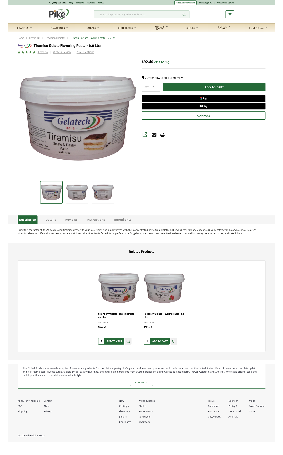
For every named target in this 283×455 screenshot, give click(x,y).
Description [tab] (27, 220)
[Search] (186, 14)
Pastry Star (214, 411)
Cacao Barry (214, 416)
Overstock (144, 421)
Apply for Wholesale (185, 2)
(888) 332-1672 (59, 2)
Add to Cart (214, 87)
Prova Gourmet (257, 406)
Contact (91, 2)
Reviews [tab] (71, 220)
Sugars (91, 27)
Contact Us (141, 382)
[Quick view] (128, 341)
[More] (31, 28)
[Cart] (230, 14)
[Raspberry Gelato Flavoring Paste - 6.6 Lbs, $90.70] (164, 288)
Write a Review (62, 52)
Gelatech (233, 400)
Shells (191, 27)
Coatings (22, 27)
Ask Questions (85, 52)
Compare (203, 115)
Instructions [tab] (96, 220)
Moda (252, 400)
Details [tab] (50, 220)
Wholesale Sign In (225, 2)
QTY (147, 87)
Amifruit (233, 416)
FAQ (71, 2)
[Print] (162, 134)
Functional (256, 27)
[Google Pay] (203, 98)
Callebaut (213, 406)
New (121, 400)
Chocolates (125, 27)
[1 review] (27, 52)
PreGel (211, 400)
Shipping (80, 2)
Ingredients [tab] (122, 220)
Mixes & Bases (147, 400)
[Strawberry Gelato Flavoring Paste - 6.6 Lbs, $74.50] (118, 288)
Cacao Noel (234, 411)
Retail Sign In (205, 2)
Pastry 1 (232, 406)
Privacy (48, 411)
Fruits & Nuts (146, 411)
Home (21, 37)
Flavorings (58, 27)
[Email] (154, 134)
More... (253, 411)
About (100, 2)
